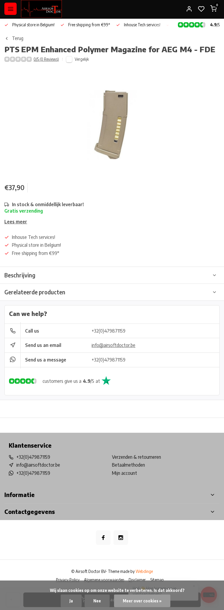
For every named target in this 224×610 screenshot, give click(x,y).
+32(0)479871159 (108, 331)
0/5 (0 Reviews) (46, 59)
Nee (97, 600)
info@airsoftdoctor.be (113, 345)
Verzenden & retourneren (136, 457)
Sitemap (157, 579)
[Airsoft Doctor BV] (41, 9)
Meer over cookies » (142, 600)
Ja (71, 600)
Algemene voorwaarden (104, 579)
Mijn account (124, 473)
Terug (17, 38)
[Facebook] (103, 537)
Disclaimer (137, 579)
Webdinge (144, 571)
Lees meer (15, 222)
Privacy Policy (68, 579)
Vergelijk (82, 59)
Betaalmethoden (128, 465)
